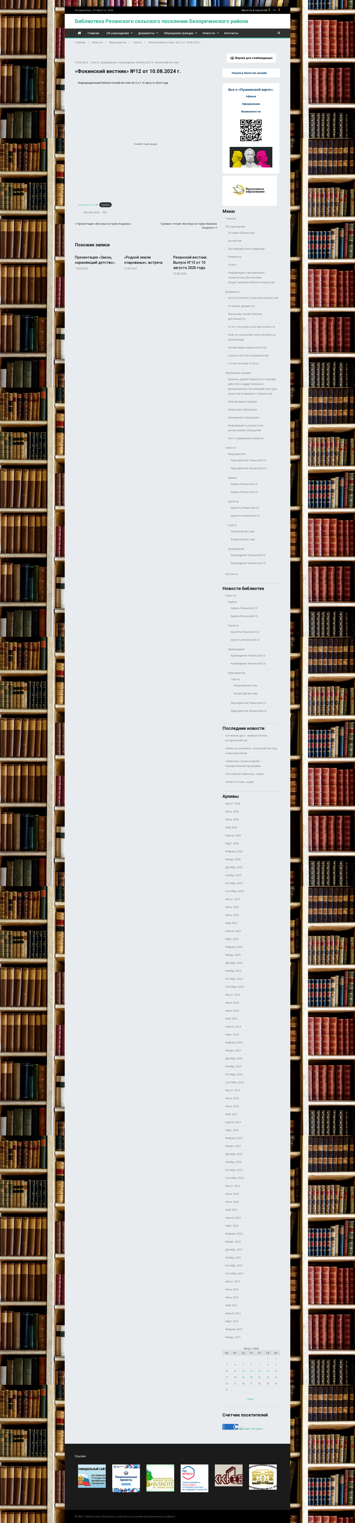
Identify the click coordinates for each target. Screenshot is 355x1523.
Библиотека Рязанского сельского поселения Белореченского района (161, 21)
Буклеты (233, 501)
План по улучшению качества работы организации (251, 337)
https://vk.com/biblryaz (274, 10)
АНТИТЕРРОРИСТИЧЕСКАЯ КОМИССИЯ (253, 298)
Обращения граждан (178, 33)
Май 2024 (231, 1018)
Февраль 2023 (234, 1138)
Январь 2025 (233, 955)
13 (251, 1371)
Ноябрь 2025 (233, 875)
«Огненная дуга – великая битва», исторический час (246, 738)
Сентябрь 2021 (234, 1273)
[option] (96, 260)
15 (267, 1371)
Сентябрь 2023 (234, 1082)
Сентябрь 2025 (234, 891)
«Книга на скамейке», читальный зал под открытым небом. (251, 750)
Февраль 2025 (234, 947)
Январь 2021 (233, 1337)
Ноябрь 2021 (233, 1257)
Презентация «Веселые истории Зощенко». (104, 223)
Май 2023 (231, 1114)
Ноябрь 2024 (233, 970)
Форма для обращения (242, 409)
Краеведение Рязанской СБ (248, 555)
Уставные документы (241, 306)
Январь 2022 (233, 1241)
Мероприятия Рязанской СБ (248, 460)
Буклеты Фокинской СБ (245, 515)
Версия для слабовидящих (253, 57)
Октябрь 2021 (234, 1265)
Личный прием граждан (242, 401)
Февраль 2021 (234, 1329)
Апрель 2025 (233, 931)
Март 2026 (232, 843)
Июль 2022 (232, 1194)
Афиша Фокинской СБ (244, 492)
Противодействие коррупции (246, 248)
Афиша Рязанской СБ (244, 484)
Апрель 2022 (233, 1217)
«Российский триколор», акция (244, 774)
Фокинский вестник (167, 62)
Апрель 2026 (233, 835)
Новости (209, 33)
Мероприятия (236, 454)
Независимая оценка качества (247, 347)
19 (243, 1377)
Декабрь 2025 (234, 867)
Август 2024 (232, 994)
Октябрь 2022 (234, 1170)
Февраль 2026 (234, 851)
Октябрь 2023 (234, 1074)
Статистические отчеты (243, 363)
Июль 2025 (232, 907)
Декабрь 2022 (234, 1154)
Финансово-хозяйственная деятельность (245, 316)
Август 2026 (232, 803)
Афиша (232, 477)
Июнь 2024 (232, 1010)
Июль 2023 (232, 1098)
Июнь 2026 (232, 819)
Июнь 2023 (232, 1106)
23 (276, 1377)
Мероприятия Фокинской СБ (249, 468)
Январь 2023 (233, 1146)
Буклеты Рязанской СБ (245, 507)
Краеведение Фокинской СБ (135, 62)
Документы (146, 33)
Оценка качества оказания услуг (248, 355)
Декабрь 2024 (234, 963)
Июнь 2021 (232, 1297)
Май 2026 (231, 827)
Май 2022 (231, 1209)
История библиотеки (241, 233)
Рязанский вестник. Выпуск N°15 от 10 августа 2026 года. (190, 262)
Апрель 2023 (233, 1122)
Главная (93, 33)
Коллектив (234, 240)
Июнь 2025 (232, 915)
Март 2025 (232, 939)
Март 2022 (232, 1225)
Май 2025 (231, 923)
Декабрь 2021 (234, 1249)
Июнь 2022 (232, 1201)
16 (276, 1371)
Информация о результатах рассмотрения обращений (245, 428)
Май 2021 (231, 1305)
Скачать (106, 204)
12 (243, 1371)
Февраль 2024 (234, 1042)
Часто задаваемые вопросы (245, 438)
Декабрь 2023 (234, 1058)
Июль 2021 (232, 1289)
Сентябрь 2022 (234, 1178)
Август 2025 (232, 899)
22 (267, 1377)
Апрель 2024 (233, 1026)
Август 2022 (232, 1186)
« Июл (250, 1399)
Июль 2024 (232, 1002)
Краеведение (108, 62)
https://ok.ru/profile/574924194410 (279, 10)
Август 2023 (232, 1090)
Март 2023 (232, 1130)
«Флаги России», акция (239, 782)
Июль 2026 (232, 811)
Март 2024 (232, 1034)
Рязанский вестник (242, 531)
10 (226, 1371)
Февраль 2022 (234, 1233)
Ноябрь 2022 (233, 1162)
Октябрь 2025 (234, 883)
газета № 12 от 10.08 (88, 204)
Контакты (231, 33)
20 (251, 1377)
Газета (94, 62)
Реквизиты (234, 256)
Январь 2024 (233, 1050)
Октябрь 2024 (234, 978)
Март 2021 (232, 1321)
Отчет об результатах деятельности (251, 326)
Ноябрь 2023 (233, 1066)
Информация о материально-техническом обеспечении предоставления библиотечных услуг (251, 277)
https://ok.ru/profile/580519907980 (269, 10)
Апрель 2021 (233, 1313)
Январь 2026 (233, 859)
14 (259, 1371)
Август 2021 (232, 1281)
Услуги (232, 264)
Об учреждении (117, 33)
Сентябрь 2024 (234, 986)
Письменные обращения (243, 417)
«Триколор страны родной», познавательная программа (243, 763)
